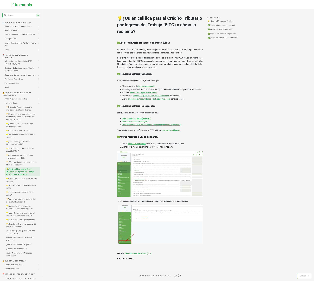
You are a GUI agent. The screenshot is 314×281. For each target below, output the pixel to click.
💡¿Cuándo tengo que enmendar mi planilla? (20, 193)
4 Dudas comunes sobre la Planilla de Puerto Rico (20, 239)
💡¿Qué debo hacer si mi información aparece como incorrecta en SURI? (20, 214)
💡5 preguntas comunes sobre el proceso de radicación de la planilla (19, 207)
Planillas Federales (12, 83)
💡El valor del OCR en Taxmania (18, 130)
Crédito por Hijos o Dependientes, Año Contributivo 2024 (20, 232)
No (179, 275)
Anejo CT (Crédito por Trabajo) (16, 99)
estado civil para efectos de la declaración (151, 96)
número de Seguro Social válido (143, 92)
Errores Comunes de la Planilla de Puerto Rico (20, 44)
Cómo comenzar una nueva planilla (18, 26)
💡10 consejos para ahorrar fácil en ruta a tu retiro (21, 180)
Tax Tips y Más (10, 39)
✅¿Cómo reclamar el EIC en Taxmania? (223, 38)
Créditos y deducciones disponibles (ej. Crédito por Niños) (19, 69)
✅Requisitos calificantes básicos (220, 29)
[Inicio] (21, 4)
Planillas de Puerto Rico (14, 79)
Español (303, 276)
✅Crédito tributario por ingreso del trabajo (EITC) (221, 25)
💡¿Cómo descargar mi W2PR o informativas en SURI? (18, 143)
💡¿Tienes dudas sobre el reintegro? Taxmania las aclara (20, 125)
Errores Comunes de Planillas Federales (20, 35)
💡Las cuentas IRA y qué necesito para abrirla (21, 186)
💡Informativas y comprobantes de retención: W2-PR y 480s (19, 156)
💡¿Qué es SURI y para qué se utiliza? (20, 220)
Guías (7, 87)
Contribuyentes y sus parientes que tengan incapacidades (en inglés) (151, 125)
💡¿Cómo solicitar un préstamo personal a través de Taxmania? (21, 163)
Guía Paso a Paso (11, 30)
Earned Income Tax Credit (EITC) (138, 253)
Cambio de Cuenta (12, 269)
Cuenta (7, 50)
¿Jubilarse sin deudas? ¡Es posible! (19, 245)
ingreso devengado (146, 86)
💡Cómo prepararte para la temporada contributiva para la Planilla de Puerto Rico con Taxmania (21, 116)
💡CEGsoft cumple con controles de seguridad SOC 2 (20, 149)
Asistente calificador (171, 130)
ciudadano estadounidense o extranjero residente (149, 99)
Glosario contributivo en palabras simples (20, 75)
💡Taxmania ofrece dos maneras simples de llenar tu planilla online (19, 108)
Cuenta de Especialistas (14, 265)
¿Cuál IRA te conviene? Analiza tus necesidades (19, 254)
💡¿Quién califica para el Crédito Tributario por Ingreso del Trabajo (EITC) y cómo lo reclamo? (20, 171)
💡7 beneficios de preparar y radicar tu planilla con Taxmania (21, 225)
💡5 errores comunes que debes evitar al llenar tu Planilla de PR (21, 200)
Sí (175, 275)
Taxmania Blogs (11, 103)
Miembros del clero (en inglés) (135, 121)
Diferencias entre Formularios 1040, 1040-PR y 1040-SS (18, 62)
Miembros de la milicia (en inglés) (136, 118)
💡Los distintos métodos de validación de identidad (20, 136)
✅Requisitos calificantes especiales (222, 34)
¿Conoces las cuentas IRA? (16, 249)
